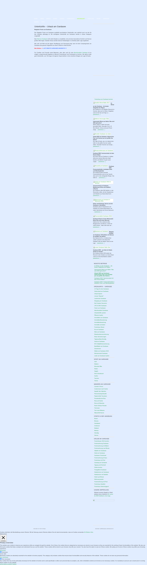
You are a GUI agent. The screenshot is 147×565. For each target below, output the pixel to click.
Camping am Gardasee (100, 462)
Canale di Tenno (98, 386)
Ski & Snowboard (99, 373)
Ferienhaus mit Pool (99, 460)
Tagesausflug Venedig (100, 339)
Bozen (96, 418)
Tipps (43, 22)
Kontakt (97, 528)
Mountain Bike (98, 366)
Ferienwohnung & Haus (100, 457)
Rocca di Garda (98, 400)
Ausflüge (91, 18)
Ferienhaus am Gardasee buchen (104, 99)
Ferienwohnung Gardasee (101, 443)
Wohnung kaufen (99, 479)
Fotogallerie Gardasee (100, 469)
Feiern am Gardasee (100, 308)
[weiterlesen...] (96, 114)
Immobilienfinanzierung (100, 320)
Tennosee (97, 408)
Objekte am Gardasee (100, 450)
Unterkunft (81, 18)
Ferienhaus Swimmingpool (101, 486)
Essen (55, 18)
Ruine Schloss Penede (100, 405)
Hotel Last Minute (99, 477)
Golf (95, 361)
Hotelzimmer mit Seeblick (101, 474)
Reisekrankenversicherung (101, 334)
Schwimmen (97, 348)
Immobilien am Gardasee (101, 317)
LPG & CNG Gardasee (100, 305)
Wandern (106, 18)
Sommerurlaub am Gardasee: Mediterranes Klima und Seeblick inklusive (102, 187)
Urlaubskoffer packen (100, 312)
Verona (96, 435)
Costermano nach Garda (101, 389)
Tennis (96, 380)
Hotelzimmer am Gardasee (101, 472)
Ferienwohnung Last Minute (101, 448)
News (42, 18)
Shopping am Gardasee (100, 301)
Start (36, 18)
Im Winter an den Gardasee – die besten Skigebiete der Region (103, 266)
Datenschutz (110, 528)
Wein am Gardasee (99, 332)
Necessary (5, 552)
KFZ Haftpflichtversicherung (101, 344)
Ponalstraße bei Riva (100, 398)
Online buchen (98, 467)
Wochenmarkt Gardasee (101, 353)
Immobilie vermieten (99, 324)
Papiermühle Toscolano (100, 396)
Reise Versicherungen (100, 336)
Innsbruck (97, 425)
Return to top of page (40, 528)
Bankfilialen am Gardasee (101, 346)
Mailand (96, 428)
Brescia (96, 421)
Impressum (103, 528)
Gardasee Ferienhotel (100, 455)
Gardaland (97, 423)
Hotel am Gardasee (42, 39)
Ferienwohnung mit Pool (100, 481)
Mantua (96, 430)
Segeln (96, 371)
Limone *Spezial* (98, 296)
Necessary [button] (3, 550)
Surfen (96, 376)
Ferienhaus (70, 18)
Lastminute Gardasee (100, 298)
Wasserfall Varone (99, 412)
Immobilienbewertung (100, 322)
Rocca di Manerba (99, 403)
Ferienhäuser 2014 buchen (101, 441)
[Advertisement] (103, 86)
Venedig (96, 433)
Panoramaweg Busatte (100, 393)
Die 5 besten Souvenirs (100, 303)
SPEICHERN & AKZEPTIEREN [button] (8, 564)
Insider (36, 22)
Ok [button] (85, 532)
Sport (99, 18)
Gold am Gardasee (99, 341)
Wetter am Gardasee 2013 (101, 351)
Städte (62, 18)
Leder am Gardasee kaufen (101, 355)
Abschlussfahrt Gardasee (81, 52)
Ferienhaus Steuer (99, 327)
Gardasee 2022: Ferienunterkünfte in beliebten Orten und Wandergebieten (104, 282)
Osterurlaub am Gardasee (101, 291)
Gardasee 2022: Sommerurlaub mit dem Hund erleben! (103, 278)
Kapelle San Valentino (100, 391)
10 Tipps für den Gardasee (101, 289)
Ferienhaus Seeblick (99, 484)
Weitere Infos (89, 532)
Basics (48, 18)
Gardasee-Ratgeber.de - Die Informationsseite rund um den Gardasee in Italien (73, 8)
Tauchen (96, 378)
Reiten (96, 368)
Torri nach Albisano (99, 410)
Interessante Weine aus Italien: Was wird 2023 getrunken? (104, 270)
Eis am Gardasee (99, 329)
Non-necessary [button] (4, 557)
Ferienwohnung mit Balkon (101, 446)
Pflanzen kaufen (98, 315)
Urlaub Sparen (98, 293)
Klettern (96, 364)
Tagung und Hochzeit (100, 465)
